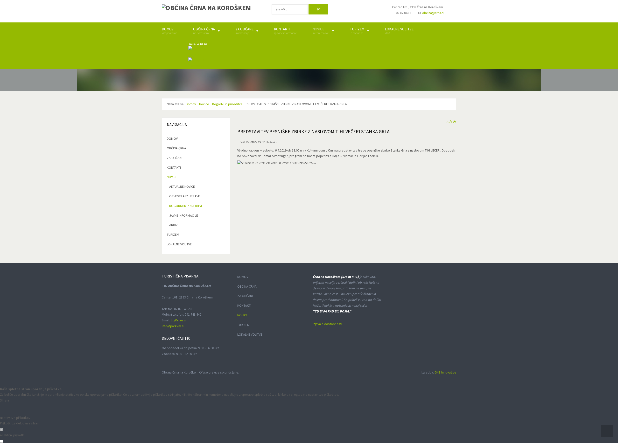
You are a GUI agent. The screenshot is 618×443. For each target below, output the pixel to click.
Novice (172, 177)
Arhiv (173, 225)
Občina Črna (176, 148)
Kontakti (174, 167)
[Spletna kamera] (375, 11)
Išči (318, 9)
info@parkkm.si (173, 326)
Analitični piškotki (12, 435)
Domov (172, 138)
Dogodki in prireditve (186, 206)
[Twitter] (361, 10)
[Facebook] (345, 10)
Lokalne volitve (179, 244)
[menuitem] (169, 31)
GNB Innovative (445, 372)
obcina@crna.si (433, 13)
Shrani (4, 400)
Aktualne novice (182, 186)
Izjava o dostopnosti (327, 324)
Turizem (173, 234)
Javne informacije (183, 215)
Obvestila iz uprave (184, 196)
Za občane (175, 158)
